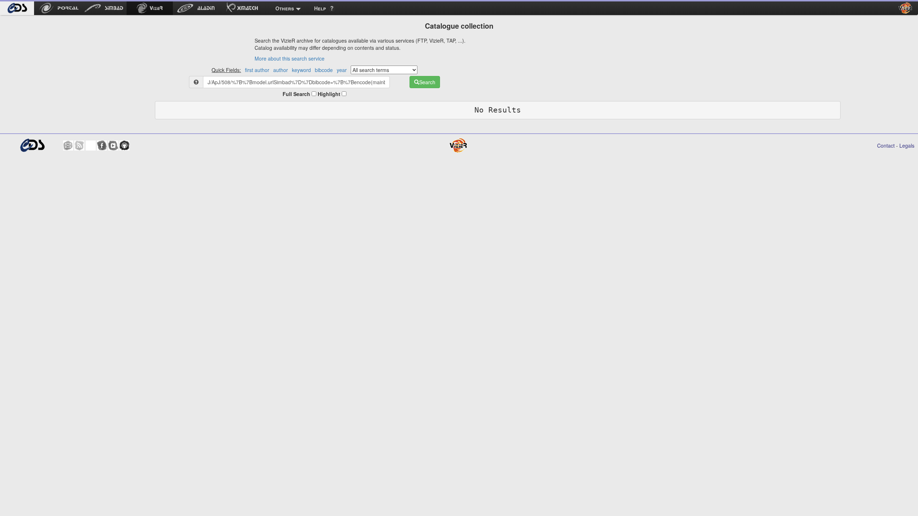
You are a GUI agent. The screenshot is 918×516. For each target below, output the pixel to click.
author (280, 69)
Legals (906, 145)
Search (427, 82)
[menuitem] (17, 8)
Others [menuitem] (284, 8)
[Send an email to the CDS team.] (68, 145)
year (342, 69)
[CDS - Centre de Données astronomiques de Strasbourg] (32, 145)
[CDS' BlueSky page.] (91, 145)
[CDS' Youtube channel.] (113, 145)
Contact (886, 145)
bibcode (324, 69)
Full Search (297, 93)
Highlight (330, 93)
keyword (301, 69)
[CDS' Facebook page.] (102, 145)
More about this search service (290, 58)
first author (257, 69)
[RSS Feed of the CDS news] (79, 145)
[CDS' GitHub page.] (124, 145)
